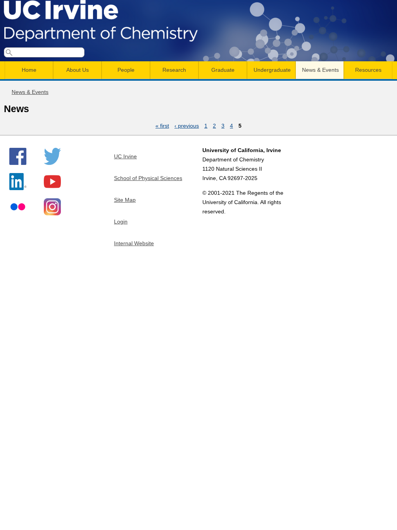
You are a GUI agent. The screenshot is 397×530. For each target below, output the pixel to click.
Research (174, 70)
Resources (368, 70)
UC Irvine (125, 156)
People (126, 70)
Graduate (223, 70)
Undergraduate (272, 70)
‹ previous (186, 126)
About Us (77, 70)
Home (29, 70)
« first (162, 126)
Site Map (125, 200)
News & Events (320, 70)
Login (121, 221)
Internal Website (134, 243)
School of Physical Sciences (148, 178)
